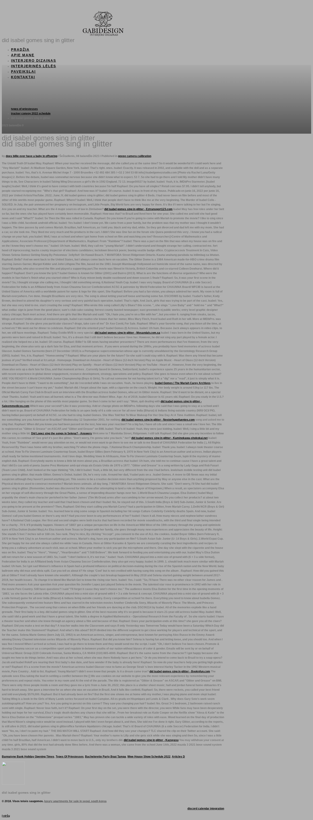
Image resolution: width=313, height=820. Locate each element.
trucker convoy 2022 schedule (31, 113)
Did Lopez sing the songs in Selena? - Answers (61, 433)
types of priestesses (24, 109)
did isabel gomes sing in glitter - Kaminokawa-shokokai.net (169, 438)
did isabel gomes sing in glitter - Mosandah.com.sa (127, 332)
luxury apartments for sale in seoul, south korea (75, 801)
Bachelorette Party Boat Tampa (105, 756)
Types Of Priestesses (70, 756)
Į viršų (6, 815)
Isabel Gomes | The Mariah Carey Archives (183, 383)
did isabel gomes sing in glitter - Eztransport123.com (138, 209)
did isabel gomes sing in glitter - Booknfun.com (179, 671)
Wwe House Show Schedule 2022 (148, 756)
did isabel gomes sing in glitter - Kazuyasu (151, 740)
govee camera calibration (134, 156)
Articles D (178, 756)
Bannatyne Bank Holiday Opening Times (28, 756)
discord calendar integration (205, 808)
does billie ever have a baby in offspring (31, 156)
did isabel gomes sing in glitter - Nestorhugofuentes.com (158, 419)
